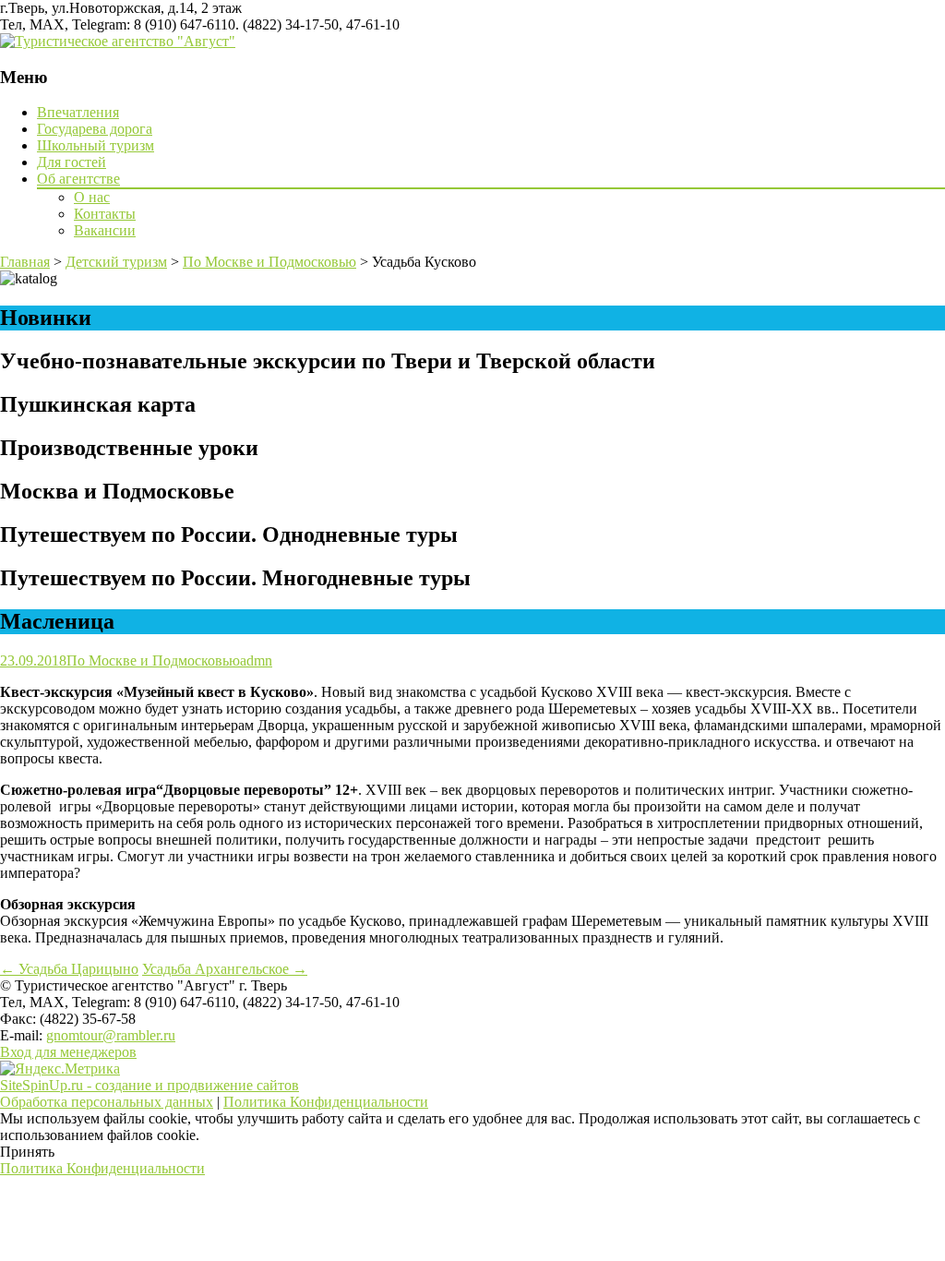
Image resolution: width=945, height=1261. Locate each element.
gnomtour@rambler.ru (110, 1035)
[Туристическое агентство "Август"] (117, 41)
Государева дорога (94, 129)
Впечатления (78, 112)
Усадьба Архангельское (224, 969)
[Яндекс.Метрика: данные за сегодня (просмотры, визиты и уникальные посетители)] (60, 1069)
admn (256, 660)
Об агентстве (78, 178)
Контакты (105, 214)
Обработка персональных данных (106, 1102)
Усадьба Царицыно (69, 969)
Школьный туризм (95, 145)
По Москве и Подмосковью (153, 660)
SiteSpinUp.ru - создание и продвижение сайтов (149, 1085)
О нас (92, 197)
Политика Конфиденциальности (325, 1102)
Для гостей (71, 162)
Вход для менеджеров (68, 1052)
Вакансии (105, 230)
